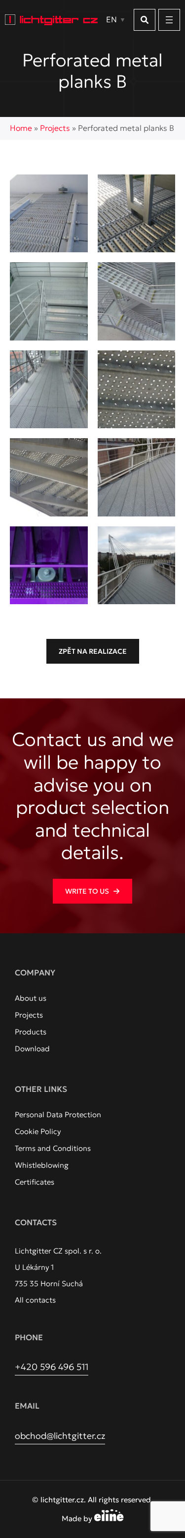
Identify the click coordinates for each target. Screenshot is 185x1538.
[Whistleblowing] (42, 1165)
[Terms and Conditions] (53, 1148)
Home (21, 128)
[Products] (30, 1032)
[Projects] (29, 1015)
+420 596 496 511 (51, 1366)
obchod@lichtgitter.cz (60, 1435)
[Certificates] (34, 1182)
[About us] (30, 998)
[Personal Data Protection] (58, 1115)
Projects (55, 128)
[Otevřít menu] (169, 20)
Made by (78, 1518)
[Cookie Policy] (38, 1132)
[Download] (32, 1049)
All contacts (35, 1300)
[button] (144, 20)
